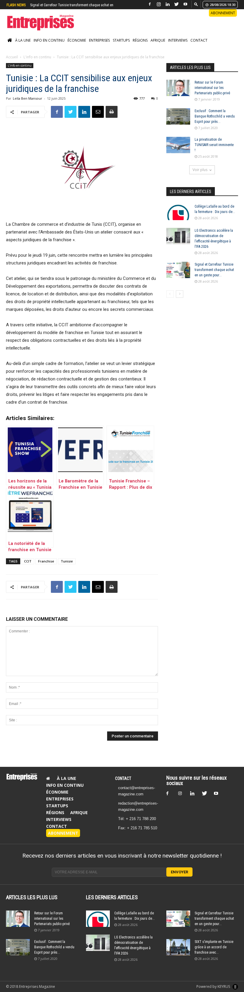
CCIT (28, 567)
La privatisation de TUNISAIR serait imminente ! (214, 151)
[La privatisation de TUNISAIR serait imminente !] (178, 151)
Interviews (177, 46)
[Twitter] (176, 4)
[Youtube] (185, 4)
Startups (121, 46)
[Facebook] (149, 4)
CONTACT (123, 784)
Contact (198, 46)
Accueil (12, 63)
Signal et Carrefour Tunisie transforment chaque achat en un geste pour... (214, 276)
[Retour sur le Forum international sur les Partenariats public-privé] (178, 94)
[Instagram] (158, 4)
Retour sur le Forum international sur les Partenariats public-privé (212, 94)
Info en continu (49, 46)
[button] (196, 4)
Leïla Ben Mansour (27, 104)
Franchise (46, 567)
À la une (23, 46)
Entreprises (99, 46)
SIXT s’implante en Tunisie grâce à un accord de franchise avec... (214, 953)
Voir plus (200, 175)
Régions (140, 46)
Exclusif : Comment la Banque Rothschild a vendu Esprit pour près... (215, 122)
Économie (77, 46)
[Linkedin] (167, 4)
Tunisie (67, 567)
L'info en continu (37, 63)
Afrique (158, 46)
